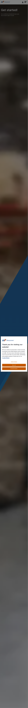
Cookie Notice (5, 358)
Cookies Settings (14, 361)
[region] (14, 354)
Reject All (14, 365)
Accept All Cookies (14, 368)
